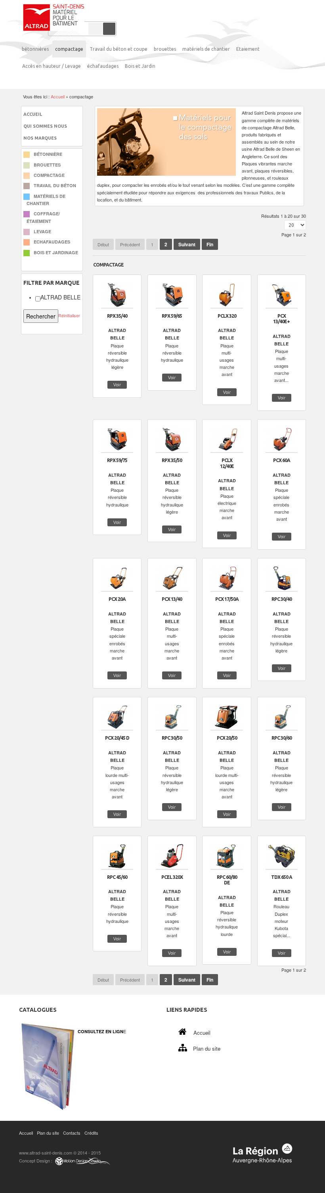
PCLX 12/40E (227, 463)
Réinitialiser (69, 315)
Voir (117, 384)
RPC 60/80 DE (227, 880)
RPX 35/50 (172, 460)
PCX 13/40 (172, 599)
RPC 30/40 (281, 599)
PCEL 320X (172, 877)
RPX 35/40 (117, 315)
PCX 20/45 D (117, 737)
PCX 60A (281, 460)
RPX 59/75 (117, 460)
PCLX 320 (227, 315)
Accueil (58, 96)
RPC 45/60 (117, 877)
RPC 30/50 (172, 737)
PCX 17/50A (227, 599)
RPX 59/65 (172, 315)
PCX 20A (117, 599)
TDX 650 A (281, 877)
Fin (209, 244)
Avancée (95, 29)
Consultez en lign (100, 1031)
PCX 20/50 (227, 737)
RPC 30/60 (281, 737)
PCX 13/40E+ (281, 318)
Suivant (186, 244)
